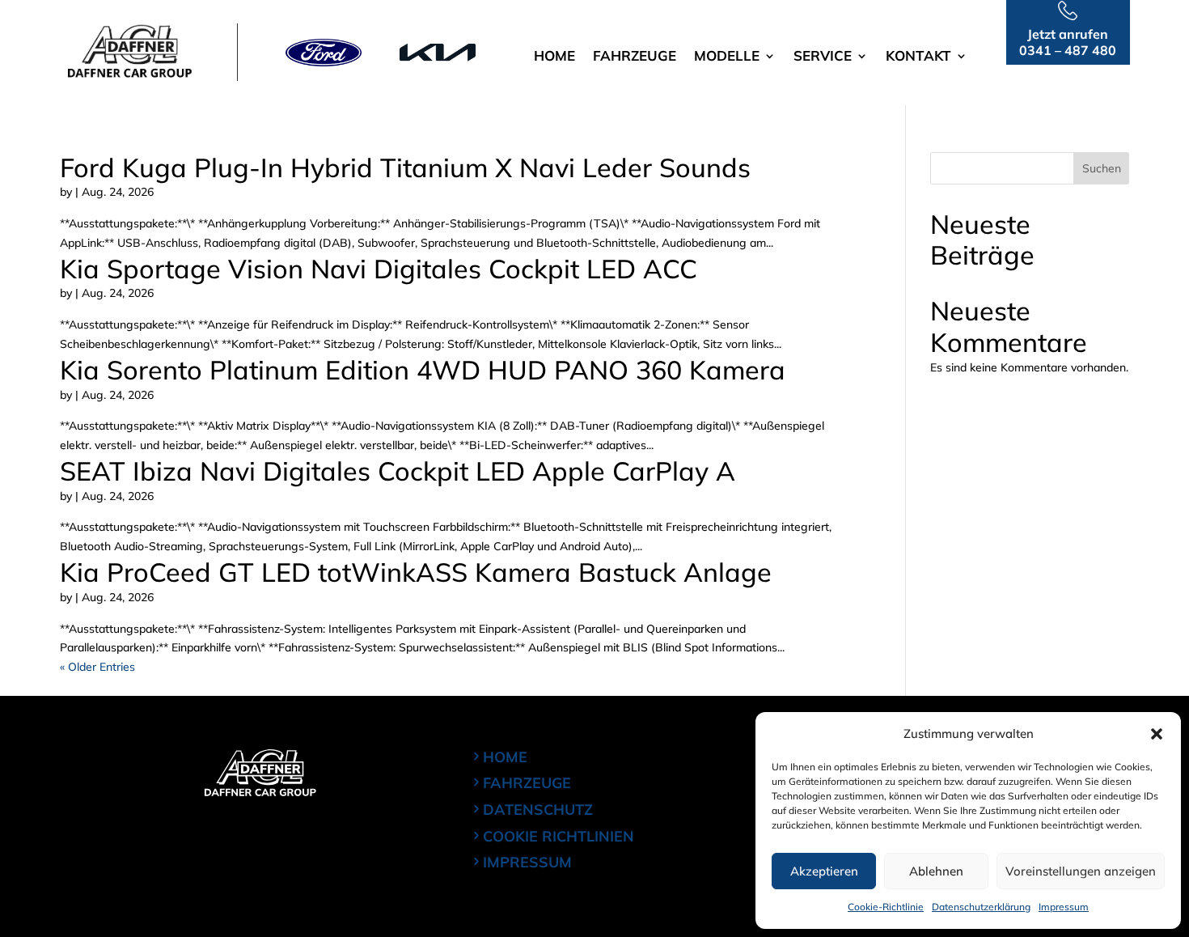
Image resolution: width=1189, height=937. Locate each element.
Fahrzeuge (634, 57)
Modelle (727, 57)
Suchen (1101, 168)
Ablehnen (936, 871)
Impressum (1064, 907)
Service (822, 57)
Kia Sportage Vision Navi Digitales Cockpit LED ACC (378, 268)
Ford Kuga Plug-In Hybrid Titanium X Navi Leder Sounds (405, 167)
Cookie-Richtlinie (886, 907)
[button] (1157, 734)
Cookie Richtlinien (558, 836)
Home (554, 57)
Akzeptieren (824, 871)
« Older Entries (97, 666)
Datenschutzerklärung (981, 907)
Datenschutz (538, 809)
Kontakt (918, 57)
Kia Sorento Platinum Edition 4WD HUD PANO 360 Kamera (422, 370)
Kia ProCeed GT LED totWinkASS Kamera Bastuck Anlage (416, 572)
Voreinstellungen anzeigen (1080, 871)
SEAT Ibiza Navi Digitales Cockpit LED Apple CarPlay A (397, 471)
